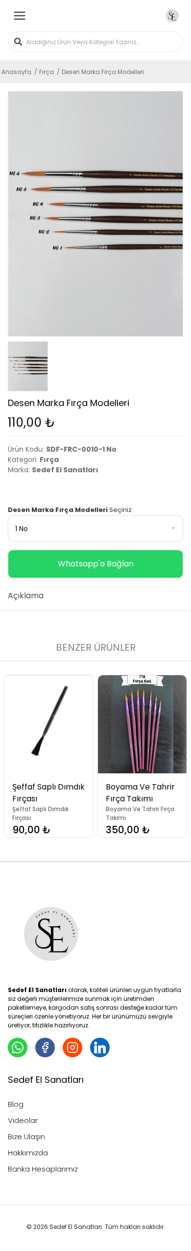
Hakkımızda (28, 1153)
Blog (16, 1104)
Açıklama (26, 595)
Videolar (23, 1120)
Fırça (46, 72)
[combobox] (95, 528)
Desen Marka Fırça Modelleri (103, 72)
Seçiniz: (70, 509)
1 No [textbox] (21, 529)
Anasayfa (16, 72)
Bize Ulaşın (26, 1136)
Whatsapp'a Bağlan (96, 563)
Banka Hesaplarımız (43, 1169)
